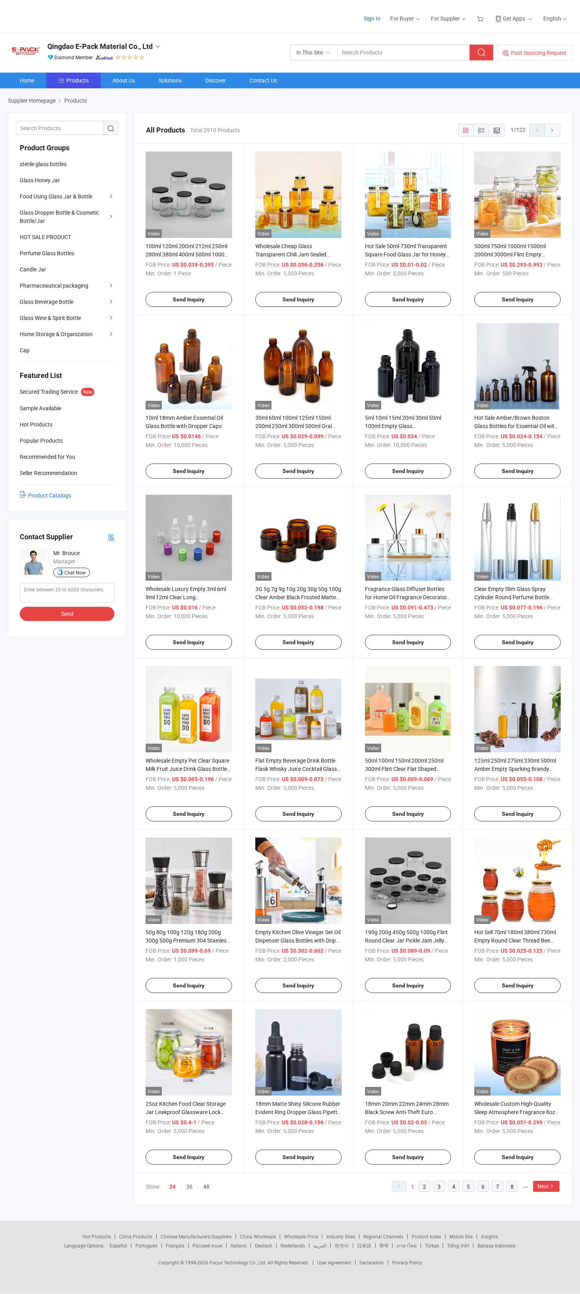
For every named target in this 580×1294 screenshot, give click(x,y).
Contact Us (263, 80)
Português (146, 1245)
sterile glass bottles (43, 164)
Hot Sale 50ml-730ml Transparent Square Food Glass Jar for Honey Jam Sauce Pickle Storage (406, 254)
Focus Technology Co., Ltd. (239, 1262)
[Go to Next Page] (552, 130)
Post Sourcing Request (539, 52)
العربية (319, 1245)
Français (175, 1245)
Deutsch (263, 1245)
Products (77, 80)
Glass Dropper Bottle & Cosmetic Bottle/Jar (59, 216)
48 (206, 1186)
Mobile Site (461, 1236)
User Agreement (334, 1262)
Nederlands (293, 1245)
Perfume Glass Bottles (47, 253)
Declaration (371, 1262)
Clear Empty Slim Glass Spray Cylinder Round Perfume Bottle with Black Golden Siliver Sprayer (514, 597)
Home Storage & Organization (56, 334)
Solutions (170, 80)
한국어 (342, 1245)
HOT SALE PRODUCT (45, 237)
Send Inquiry (188, 299)
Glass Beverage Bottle (46, 301)
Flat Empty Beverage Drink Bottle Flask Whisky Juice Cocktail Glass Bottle (296, 769)
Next (543, 1186)
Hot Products (96, 1236)
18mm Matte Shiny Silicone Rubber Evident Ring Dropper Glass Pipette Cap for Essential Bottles (297, 1112)
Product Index (426, 1236)
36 (189, 1186)
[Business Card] (111, 537)
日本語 (364, 1245)
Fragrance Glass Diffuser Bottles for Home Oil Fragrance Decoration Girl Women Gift (407, 597)
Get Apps (513, 18)
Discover (215, 80)
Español (118, 1245)
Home (27, 80)
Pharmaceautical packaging (54, 285)
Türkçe (432, 1245)
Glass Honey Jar (40, 180)
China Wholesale (258, 1236)
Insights (489, 1236)
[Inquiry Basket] (481, 18)
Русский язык (207, 1245)
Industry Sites (340, 1236)
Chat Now (75, 572)
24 (172, 1187)
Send (67, 613)
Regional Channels (383, 1236)
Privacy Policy (407, 1262)
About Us (123, 80)
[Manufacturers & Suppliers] (58, 15)
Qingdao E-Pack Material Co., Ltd (100, 46)
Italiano (238, 1245)
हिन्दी (384, 1245)
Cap (25, 350)
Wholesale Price (301, 1236)
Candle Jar (33, 269)
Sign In (372, 18)
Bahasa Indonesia (496, 1245)
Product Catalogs (49, 495)
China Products (135, 1236)
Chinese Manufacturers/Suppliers (196, 1236)
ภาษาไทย (407, 1245)
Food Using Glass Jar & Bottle (56, 196)
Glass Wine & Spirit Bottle (50, 318)
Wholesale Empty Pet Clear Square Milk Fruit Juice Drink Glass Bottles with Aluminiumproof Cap (188, 769)
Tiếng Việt (458, 1245)
